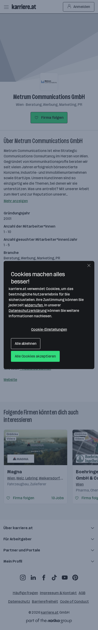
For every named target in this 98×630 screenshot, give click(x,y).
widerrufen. (34, 305)
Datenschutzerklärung (28, 310)
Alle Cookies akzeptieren (35, 356)
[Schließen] (89, 265)
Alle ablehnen (25, 343)
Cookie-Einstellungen (49, 329)
